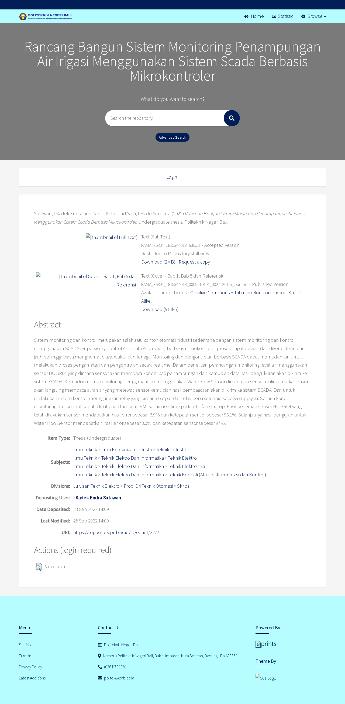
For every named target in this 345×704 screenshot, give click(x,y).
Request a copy (194, 262)
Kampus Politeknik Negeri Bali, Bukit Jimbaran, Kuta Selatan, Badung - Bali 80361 (169, 655)
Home (257, 16)
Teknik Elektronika (186, 466)
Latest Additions (32, 678)
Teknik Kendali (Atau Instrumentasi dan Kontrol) (217, 474)
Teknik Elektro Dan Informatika (132, 458)
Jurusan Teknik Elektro (96, 486)
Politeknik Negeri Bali (121, 644)
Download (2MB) (158, 262)
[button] (39, 567)
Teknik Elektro (182, 458)
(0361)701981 (115, 666)
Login (171, 177)
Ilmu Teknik (85, 449)
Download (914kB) (160, 309)
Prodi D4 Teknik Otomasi (148, 486)
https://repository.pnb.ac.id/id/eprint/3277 (116, 532)
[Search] (232, 118)
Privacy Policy (30, 666)
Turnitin (25, 655)
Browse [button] (314, 16)
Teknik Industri (171, 449)
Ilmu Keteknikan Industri (126, 449)
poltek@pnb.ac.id (118, 678)
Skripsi (183, 486)
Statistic (285, 16)
